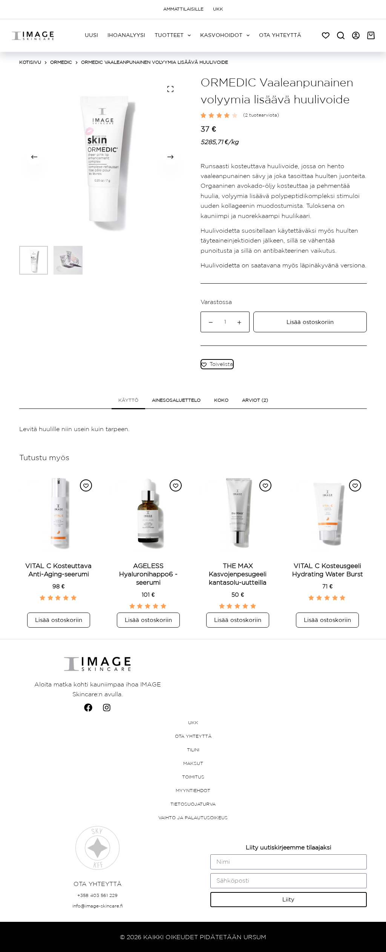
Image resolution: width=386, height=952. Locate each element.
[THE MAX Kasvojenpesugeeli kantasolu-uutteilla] (238, 513)
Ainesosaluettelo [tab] (176, 400)
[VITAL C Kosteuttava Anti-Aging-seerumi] (58, 513)
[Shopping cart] (371, 35)
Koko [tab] (221, 400)
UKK (218, 9)
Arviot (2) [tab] (255, 400)
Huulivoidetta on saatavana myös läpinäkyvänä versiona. (283, 265)
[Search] (341, 35)
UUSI (91, 35)
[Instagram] (106, 707)
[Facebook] (88, 707)
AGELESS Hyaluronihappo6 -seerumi (148, 574)
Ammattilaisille (183, 9)
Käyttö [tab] (128, 400)
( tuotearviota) (261, 115)
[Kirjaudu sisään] (356, 35)
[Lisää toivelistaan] (86, 485)
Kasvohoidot (221, 35)
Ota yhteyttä (280, 35)
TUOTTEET (169, 35)
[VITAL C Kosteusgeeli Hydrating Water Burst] (327, 513)
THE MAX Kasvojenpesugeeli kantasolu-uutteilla (238, 574)
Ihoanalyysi (126, 35)
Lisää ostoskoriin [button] (58, 620)
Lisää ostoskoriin (310, 322)
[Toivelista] (325, 35)
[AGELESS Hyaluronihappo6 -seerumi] (148, 513)
